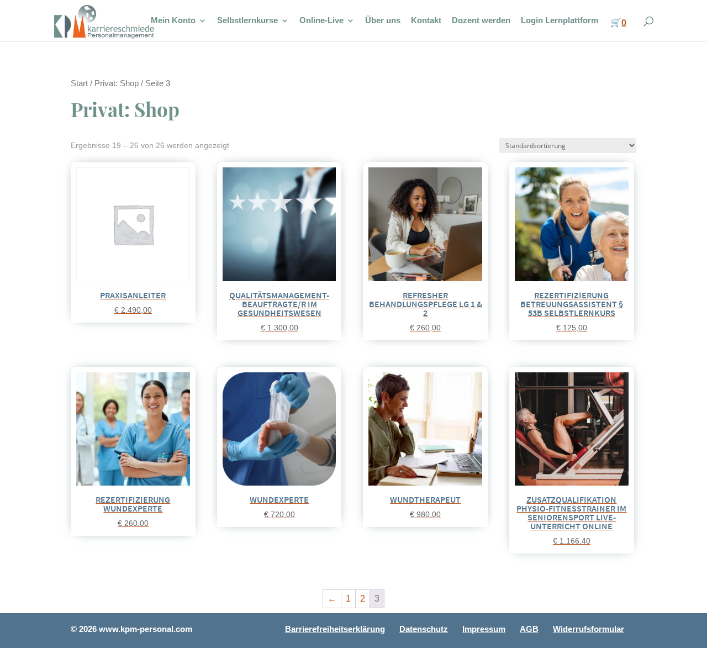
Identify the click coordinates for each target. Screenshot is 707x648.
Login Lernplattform (559, 21)
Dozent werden (481, 21)
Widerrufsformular (588, 629)
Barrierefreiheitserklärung (335, 629)
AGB (529, 629)
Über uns (382, 21)
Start (79, 83)
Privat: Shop (116, 83)
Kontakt (426, 21)
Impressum (483, 629)
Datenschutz (423, 629)
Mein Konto (173, 21)
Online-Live (321, 21)
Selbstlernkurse (247, 21)
